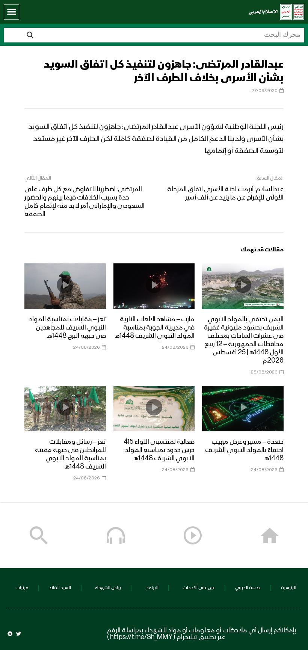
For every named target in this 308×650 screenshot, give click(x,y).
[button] (11, 12)
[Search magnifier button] (30, 35)
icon (243, 285)
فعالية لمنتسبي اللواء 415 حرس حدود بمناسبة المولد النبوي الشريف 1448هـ (159, 450)
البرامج (152, 587)
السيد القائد (60, 587)
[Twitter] (18, 633)
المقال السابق (269, 178)
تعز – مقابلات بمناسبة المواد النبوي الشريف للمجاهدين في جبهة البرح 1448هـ (67, 327)
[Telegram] (10, 633)
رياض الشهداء (108, 587)
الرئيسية (288, 587)
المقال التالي (37, 178)
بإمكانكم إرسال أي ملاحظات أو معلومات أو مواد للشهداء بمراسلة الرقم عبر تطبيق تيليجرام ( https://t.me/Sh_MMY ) (201, 634)
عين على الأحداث (199, 587)
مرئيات (22, 587)
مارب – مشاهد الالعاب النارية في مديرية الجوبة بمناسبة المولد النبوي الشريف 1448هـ (155, 327)
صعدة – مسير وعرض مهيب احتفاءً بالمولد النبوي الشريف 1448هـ (244, 450)
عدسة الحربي (248, 587)
